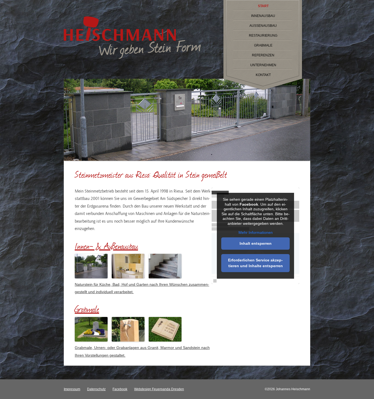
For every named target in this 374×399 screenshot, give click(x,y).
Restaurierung (263, 35)
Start (263, 6)
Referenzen (263, 55)
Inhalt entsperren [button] (256, 243)
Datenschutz (96, 389)
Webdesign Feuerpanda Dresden (159, 389)
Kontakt (263, 75)
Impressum (72, 389)
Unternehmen (263, 65)
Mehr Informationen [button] (255, 232)
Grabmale (263, 45)
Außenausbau (263, 26)
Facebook (120, 389)
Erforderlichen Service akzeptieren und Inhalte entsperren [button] (255, 263)
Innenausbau (263, 16)
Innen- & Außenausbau (106, 245)
